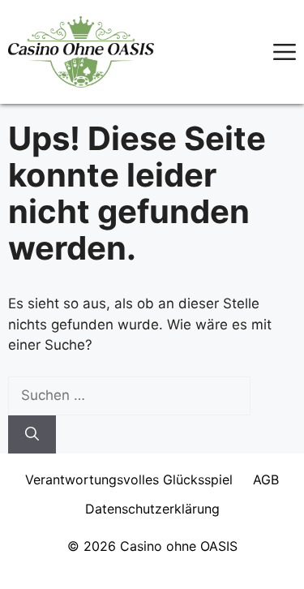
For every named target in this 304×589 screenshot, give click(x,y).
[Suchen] (32, 434)
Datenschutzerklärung (152, 509)
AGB (266, 479)
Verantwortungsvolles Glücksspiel (129, 479)
